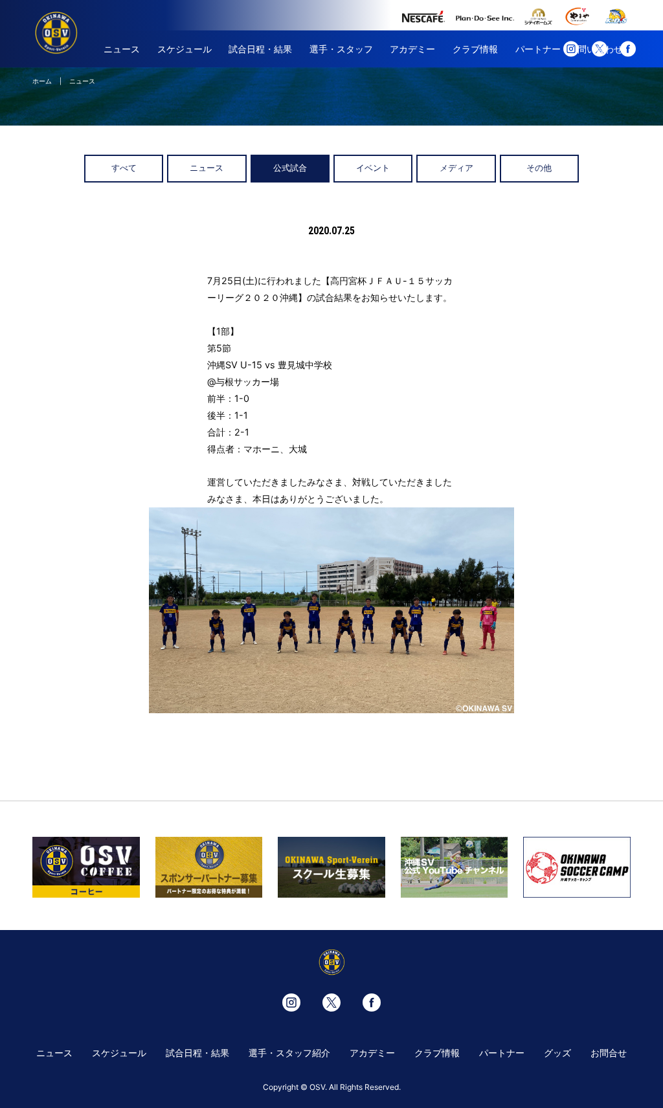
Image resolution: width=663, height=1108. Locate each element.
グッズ (557, 1052)
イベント (373, 168)
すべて (124, 168)
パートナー (538, 48)
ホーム (42, 81)
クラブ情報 (475, 48)
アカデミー (412, 48)
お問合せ (608, 1052)
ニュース (122, 48)
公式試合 (290, 168)
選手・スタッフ (341, 48)
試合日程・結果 (260, 48)
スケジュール (184, 48)
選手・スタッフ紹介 (289, 1052)
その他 (539, 168)
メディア (456, 168)
